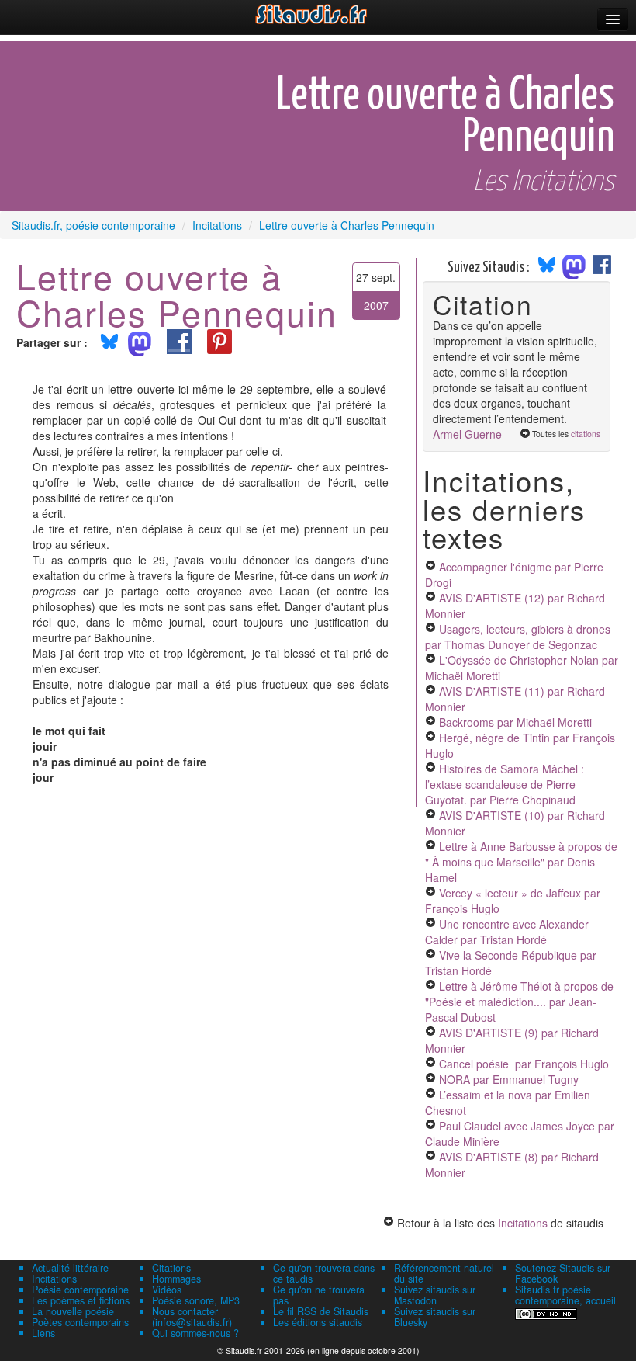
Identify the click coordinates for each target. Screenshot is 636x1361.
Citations (171, 1268)
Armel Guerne (467, 434)
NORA (509, 1079)
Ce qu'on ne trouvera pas (319, 1295)
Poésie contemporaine (80, 1290)
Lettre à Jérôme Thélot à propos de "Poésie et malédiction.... (519, 1001)
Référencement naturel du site (444, 1273)
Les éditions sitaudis (317, 1322)
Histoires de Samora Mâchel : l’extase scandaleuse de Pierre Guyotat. (504, 784)
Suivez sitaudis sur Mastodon (434, 1295)
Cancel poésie (524, 1063)
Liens (43, 1333)
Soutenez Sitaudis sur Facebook (562, 1273)
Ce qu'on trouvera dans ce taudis (324, 1273)
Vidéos (166, 1290)
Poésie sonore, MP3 (196, 1300)
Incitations (523, 1223)
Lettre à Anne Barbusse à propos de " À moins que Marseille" (521, 861)
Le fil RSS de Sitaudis (320, 1311)
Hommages (176, 1279)
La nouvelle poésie (73, 1311)
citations (585, 433)
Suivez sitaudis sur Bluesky (434, 1316)
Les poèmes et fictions (81, 1300)
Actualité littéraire (70, 1268)
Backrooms (515, 722)
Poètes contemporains (80, 1322)
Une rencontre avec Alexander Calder (507, 931)
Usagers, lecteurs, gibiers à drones (517, 636)
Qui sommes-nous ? (195, 1333)
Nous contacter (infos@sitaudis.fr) (192, 1316)
